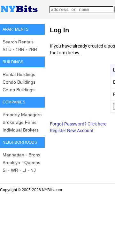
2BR (32, 49)
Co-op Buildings (18, 89)
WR (14, 170)
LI (24, 170)
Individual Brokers (21, 129)
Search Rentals (18, 41)
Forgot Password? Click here (78, 123)
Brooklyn (11, 162)
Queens (32, 162)
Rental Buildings (19, 74)
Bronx (34, 154)
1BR (20, 49)
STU (7, 49)
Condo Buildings (19, 82)
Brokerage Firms (19, 122)
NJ (33, 170)
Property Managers (22, 114)
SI (5, 170)
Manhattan (13, 154)
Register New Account (72, 130)
